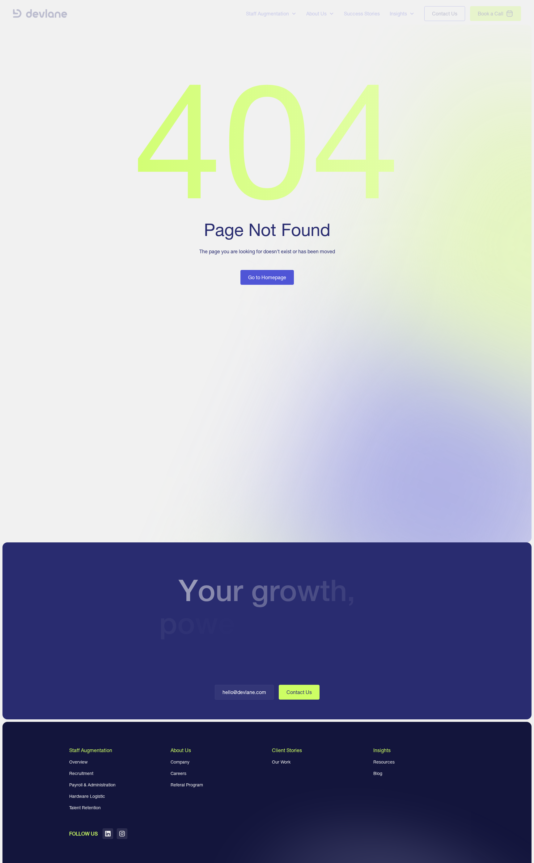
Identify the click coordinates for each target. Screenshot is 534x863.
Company (180, 762)
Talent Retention (85, 807)
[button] (271, 13)
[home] (40, 13)
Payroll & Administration (92, 784)
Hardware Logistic (87, 796)
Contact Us (299, 692)
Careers (178, 773)
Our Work (281, 762)
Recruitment (81, 773)
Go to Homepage (267, 277)
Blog (377, 773)
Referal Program (187, 784)
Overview (78, 762)
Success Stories (362, 13)
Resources (384, 762)
